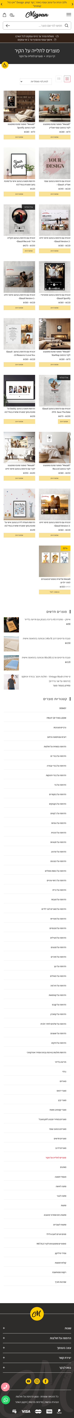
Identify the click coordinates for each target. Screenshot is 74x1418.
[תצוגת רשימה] (59, 79)
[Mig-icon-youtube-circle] (28, 1381)
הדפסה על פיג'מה (58, 985)
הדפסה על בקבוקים (57, 803)
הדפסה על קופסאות (57, 995)
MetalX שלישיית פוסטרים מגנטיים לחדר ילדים (55, 581)
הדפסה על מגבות (58, 899)
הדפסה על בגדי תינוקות (56, 775)
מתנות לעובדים (59, 1224)
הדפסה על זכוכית (58, 832)
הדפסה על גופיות (58, 823)
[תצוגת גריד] (67, 79)
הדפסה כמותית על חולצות (55, 746)
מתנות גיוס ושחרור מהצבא (55, 1214)
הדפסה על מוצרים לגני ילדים (54, 908)
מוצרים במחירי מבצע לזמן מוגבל (52, 1119)
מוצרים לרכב (60, 1148)
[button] (72, 4)
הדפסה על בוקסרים (57, 794)
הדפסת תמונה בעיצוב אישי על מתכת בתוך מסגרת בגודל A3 (19, 183)
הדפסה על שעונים (58, 1033)
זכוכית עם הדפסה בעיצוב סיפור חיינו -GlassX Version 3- (54, 524)
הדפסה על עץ (60, 966)
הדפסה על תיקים (58, 1042)
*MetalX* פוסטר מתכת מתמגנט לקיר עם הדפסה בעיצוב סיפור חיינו (20, 467)
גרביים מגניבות (60, 727)
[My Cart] (4, 15)
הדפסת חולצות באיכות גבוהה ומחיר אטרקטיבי (46, 1052)
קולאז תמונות (60, 1262)
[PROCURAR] (6, 25)
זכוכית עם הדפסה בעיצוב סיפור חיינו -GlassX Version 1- (19, 296)
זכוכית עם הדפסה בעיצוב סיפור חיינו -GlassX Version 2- (54, 239)
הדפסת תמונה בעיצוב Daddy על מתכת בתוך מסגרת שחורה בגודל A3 (20, 410)
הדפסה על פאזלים (58, 976)
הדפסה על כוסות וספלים (55, 870)
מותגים (63, 1167)
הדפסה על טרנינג (58, 851)
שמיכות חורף (60, 1281)
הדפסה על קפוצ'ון (58, 1014)
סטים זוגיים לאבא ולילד (56, 1234)
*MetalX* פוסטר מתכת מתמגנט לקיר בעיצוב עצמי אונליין (56, 126)
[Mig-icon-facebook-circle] (45, 1381)
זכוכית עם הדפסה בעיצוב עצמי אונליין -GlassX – (57, 183)
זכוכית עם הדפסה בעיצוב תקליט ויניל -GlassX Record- (21, 239)
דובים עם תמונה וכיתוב (56, 736)
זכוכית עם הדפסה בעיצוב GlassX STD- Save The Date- (56, 410)
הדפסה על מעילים (58, 937)
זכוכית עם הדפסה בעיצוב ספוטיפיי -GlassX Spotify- (55, 296)
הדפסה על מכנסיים (58, 928)
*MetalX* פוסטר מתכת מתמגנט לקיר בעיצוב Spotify (21, 126)
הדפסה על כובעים (58, 861)
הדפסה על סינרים (58, 956)
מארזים (63, 1081)
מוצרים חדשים (60, 1138)
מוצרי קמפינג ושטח (58, 1109)
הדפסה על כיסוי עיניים (56, 880)
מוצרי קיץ (62, 1100)
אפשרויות (55, 137)
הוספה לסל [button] (54, 592)
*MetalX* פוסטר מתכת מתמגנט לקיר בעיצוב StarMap (56, 353)
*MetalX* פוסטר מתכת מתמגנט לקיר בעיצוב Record (56, 467)
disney (62, 708)
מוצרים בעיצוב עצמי (57, 1129)
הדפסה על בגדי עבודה (56, 765)
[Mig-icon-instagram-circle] (37, 1381)
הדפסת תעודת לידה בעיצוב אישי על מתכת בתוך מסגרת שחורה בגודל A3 (20, 524)
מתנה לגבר (61, 1195)
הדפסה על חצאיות (58, 842)
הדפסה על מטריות (58, 918)
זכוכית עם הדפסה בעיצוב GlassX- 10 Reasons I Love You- (20, 353)
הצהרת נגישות (52, 1402)
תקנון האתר (21, 1402)
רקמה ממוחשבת (59, 1272)
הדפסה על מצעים (58, 947)
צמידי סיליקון (60, 1253)
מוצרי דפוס (61, 1090)
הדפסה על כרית (59, 889)
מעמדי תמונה (60, 1176)
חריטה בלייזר (60, 1061)
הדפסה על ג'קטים (58, 813)
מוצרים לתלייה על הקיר (31, 56)
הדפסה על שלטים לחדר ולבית (53, 1023)
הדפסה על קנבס (59, 1004)
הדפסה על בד (60, 784)
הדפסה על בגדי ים (58, 756)
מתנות (63, 1205)
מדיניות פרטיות (35, 1402)
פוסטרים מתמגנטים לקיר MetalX (51, 1243)
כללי (64, 1071)
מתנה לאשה (61, 1186)
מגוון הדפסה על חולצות (27, 1396)
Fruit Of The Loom (56, 717)
